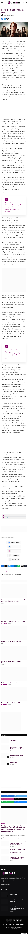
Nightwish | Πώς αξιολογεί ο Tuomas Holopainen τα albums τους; (11, 662)
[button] (14, 515)
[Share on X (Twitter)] (5, 19)
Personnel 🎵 (7, 515)
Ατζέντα (3, 823)
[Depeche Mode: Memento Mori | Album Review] (5, 762)
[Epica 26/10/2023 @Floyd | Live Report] (14, 633)
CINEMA (10, 924)
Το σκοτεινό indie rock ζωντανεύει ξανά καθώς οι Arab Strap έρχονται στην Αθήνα (18, 843)
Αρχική (2, 5)
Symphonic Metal (9, 537)
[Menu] (2, 2)
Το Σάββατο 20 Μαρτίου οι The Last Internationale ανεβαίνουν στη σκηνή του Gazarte (17, 851)
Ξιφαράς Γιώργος (9, 15)
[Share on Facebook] (2, 19)
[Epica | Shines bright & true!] (14, 29)
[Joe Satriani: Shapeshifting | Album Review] (4, 894)
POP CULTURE (16, 924)
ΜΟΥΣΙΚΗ (5, 924)
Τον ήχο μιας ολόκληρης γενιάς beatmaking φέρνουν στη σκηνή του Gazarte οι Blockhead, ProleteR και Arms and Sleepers (13, 828)
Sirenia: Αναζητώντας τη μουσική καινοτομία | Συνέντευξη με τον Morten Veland (13, 600)
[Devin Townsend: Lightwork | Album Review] (14, 674)
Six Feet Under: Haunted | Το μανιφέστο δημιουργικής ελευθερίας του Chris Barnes (17, 747)
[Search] (26, 2)
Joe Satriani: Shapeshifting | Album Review (17, 893)
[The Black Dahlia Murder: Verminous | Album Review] (5, 755)
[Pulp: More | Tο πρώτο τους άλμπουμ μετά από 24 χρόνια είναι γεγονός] (4, 908)
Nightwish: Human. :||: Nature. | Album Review (14, 703)
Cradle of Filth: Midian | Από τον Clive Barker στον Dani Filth (7, 574)
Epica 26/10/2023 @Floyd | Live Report (11, 641)
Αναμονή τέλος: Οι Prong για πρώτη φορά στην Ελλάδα (17, 858)
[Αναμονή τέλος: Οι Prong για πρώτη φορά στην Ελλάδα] (5, 858)
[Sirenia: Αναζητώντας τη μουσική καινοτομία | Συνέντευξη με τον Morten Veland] (14, 591)
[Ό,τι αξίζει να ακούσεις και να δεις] (14, 2)
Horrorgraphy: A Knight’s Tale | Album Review (13, 621)
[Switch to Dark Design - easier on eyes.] (24, 2)
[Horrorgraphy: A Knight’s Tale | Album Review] (14, 612)
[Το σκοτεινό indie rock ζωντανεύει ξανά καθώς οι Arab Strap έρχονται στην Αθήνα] (5, 843)
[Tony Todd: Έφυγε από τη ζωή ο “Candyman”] (4, 901)
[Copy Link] (7, 19)
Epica (3, 537)
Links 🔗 (6, 517)
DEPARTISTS (22, 924)
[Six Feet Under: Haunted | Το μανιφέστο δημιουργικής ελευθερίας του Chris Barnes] (5, 747)
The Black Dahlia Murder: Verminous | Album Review (16, 754)
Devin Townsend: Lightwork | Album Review (12, 682)
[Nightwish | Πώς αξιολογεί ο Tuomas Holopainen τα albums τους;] (14, 653)
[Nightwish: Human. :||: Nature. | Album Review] (14, 694)
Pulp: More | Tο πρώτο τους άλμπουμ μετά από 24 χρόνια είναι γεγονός (17, 908)
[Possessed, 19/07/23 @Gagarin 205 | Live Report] (5, 740)
